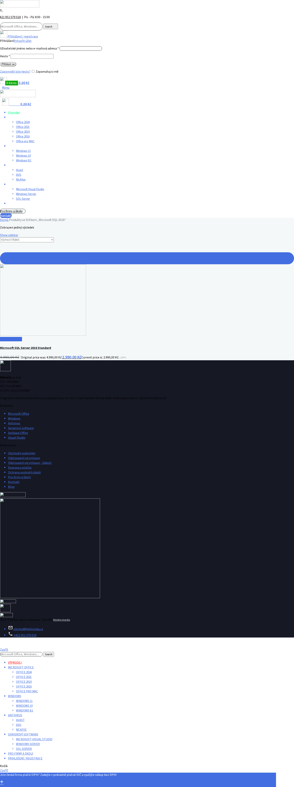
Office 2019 (23, 132)
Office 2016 (23, 137)
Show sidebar (9, 235)
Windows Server (26, 194)
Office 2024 (23, 122)
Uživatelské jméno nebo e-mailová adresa (29, 48)
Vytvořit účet (23, 41)
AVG (18, 175)
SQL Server (23, 199)
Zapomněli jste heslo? (15, 71)
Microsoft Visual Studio (30, 189)
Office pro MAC (25, 141)
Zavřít (4, 649)
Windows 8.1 (23, 160)
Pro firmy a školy (11, 211)
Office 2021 (23, 127)
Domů (4, 220)
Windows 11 (23, 151)
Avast (19, 170)
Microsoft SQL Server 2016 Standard (25, 348)
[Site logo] (19, 6)
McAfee (21, 180)
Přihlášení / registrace (25, 758)
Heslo (5, 56)
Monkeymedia (61, 620)
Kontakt (6, 215)
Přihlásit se (8, 64)
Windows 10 (23, 156)
